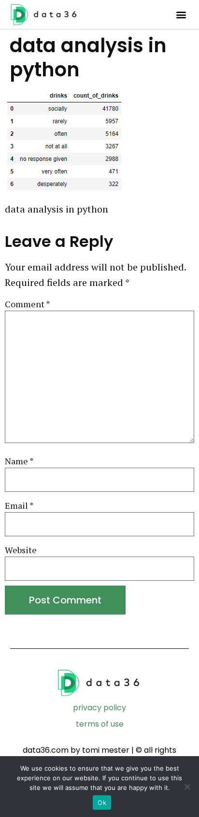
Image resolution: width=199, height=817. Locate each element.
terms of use (100, 724)
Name (19, 461)
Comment (27, 304)
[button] (181, 15)
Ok (102, 802)
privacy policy (99, 707)
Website (21, 550)
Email (19, 505)
